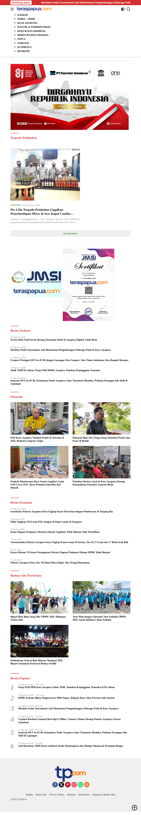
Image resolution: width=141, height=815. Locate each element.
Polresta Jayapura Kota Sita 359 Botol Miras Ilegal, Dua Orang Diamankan (50, 562)
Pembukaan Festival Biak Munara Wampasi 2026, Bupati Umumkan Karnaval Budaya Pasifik (36, 662)
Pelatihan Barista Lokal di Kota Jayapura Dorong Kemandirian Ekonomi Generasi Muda (99, 483)
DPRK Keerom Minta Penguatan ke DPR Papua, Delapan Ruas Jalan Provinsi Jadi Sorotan (66, 698)
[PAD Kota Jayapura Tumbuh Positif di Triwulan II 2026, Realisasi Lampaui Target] (39, 418)
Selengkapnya (70, 233)
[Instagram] (74, 785)
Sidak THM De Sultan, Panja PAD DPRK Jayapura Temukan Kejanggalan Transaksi (55, 370)
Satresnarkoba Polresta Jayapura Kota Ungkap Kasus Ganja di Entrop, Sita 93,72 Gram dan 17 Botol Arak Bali (69, 542)
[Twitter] (61, 785)
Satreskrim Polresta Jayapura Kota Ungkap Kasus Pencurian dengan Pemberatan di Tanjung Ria (61, 511)
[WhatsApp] (80, 785)
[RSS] (87, 785)
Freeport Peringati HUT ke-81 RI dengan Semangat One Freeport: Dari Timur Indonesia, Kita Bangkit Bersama (69, 360)
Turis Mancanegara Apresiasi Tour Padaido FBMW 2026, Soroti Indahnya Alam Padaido (99, 618)
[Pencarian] (129, 9)
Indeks (29, 794)
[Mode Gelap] (123, 9)
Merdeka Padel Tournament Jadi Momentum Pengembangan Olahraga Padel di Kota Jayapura (73, 2)
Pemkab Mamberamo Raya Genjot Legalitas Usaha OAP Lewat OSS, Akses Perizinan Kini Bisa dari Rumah (37, 484)
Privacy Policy (57, 794)
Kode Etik (41, 794)
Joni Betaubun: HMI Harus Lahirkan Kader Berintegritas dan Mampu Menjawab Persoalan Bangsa (70, 746)
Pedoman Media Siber (104, 794)
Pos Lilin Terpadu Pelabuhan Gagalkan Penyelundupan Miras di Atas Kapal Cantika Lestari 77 (40, 213)
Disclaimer (84, 794)
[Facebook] (55, 785)
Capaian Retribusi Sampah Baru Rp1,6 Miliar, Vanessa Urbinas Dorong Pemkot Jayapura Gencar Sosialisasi (69, 721)
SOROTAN (15, 205)
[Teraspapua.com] (33, 9)
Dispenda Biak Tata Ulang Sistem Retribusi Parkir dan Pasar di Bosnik (101, 439)
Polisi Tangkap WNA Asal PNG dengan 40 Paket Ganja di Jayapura (46, 522)
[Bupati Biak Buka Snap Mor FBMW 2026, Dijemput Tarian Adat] (39, 597)
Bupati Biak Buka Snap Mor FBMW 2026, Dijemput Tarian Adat (38, 618)
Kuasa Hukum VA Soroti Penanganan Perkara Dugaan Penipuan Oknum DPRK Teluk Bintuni (60, 552)
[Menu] (12, 9)
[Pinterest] (67, 785)
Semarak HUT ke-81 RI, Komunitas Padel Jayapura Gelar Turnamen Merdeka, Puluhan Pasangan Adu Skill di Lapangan (68, 382)
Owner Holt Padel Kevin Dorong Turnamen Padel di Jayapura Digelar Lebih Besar (53, 340)
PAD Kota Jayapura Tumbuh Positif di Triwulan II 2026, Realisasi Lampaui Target (37, 439)
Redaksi (71, 794)
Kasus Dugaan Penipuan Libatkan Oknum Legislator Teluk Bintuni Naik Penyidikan (55, 532)
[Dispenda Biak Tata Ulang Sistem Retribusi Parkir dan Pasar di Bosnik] (102, 418)
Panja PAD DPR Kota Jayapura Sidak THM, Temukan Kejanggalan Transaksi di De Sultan (66, 687)
